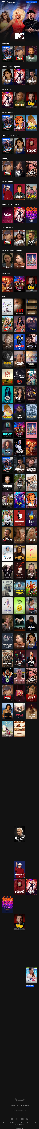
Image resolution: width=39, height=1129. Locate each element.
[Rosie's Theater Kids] (7, 887)
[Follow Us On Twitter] (16, 1119)
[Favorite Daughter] (31, 553)
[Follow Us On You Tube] (22, 1119)
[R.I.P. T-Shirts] (19, 852)
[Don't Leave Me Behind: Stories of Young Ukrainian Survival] (31, 518)
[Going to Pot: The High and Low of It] (19, 605)
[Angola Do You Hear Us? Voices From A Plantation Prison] (7, 359)
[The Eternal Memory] (19, 535)
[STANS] (19, 922)
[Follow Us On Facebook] (12, 1119)
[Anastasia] (31, 342)
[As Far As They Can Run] (7, 377)
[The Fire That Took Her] (19, 570)
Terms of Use (14, 1105)
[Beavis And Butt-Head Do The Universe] (31, 394)
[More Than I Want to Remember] (19, 799)
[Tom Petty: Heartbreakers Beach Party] (31, 1010)
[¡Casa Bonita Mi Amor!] (31, 430)
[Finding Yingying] (7, 570)
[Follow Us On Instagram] (27, 1119)
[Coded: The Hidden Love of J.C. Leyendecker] (7, 500)
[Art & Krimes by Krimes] (31, 359)
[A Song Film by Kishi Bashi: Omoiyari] (7, 957)
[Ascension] (31, 377)
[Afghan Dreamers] (31, 324)
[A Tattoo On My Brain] (7, 975)
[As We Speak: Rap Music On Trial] (19, 377)
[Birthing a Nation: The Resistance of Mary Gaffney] (31, 412)
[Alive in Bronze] (7, 342)
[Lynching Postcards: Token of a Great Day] (19, 746)
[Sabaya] (31, 922)
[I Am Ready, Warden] (19, 641)
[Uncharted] (31, 1028)
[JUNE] (31, 693)
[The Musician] (31, 799)
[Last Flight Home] (7, 729)
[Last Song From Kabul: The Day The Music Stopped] (19, 729)
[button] (3, 2)
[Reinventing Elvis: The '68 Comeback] (7, 869)
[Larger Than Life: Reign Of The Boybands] (19, 711)
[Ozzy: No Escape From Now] (19, 834)
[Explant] (7, 553)
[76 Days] (19, 307)
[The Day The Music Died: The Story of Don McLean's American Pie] (19, 518)
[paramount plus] (10, 2)
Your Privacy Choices (19, 1110)
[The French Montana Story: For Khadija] (7, 588)
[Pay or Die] (7, 852)
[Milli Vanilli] (7, 799)
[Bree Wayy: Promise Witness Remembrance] (7, 430)
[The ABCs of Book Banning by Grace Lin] (31, 307)
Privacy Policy (25, 1105)
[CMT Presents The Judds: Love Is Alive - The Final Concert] (19, 693)
